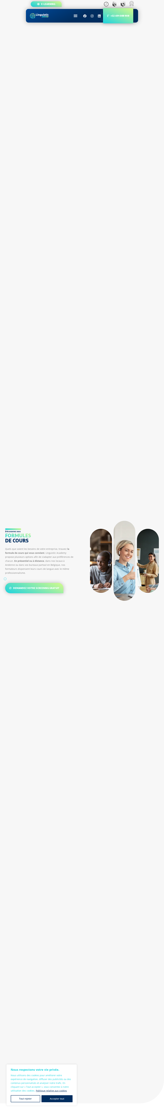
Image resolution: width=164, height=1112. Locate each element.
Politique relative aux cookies (51, 1090)
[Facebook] (85, 16)
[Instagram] (92, 16)
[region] (41, 1085)
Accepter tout (57, 1098)
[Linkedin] (99, 16)
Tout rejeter (25, 1098)
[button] (76, 16)
